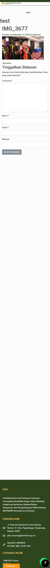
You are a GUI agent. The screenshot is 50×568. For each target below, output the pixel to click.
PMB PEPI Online (10, 561)
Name (5, 116)
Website (5, 139)
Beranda (7, 63)
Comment (7, 81)
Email (5, 127)
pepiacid (37, 35)
